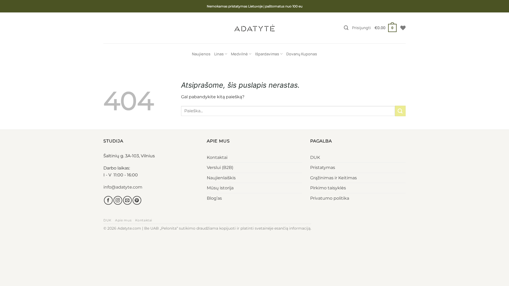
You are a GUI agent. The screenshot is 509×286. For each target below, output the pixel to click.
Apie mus (123, 220)
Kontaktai (217, 157)
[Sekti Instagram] (117, 200)
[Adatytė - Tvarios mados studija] (254, 28)
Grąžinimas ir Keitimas (333, 177)
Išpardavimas (267, 53)
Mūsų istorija (220, 187)
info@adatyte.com (122, 187)
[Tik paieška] (346, 28)
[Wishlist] (403, 28)
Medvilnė (239, 53)
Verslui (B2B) (220, 167)
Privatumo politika (329, 198)
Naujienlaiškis (221, 177)
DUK (315, 157)
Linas (219, 53)
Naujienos (201, 53)
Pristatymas (322, 167)
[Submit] (400, 111)
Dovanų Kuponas (301, 53)
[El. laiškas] (127, 200)
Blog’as (214, 198)
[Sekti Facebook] (108, 200)
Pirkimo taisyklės (328, 187)
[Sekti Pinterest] (137, 200)
